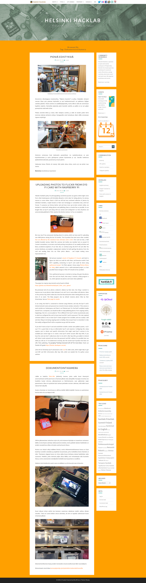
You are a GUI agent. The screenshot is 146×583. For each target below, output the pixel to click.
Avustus (100, 413)
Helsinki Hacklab (37, 2)
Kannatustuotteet (104, 241)
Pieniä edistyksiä (62, 56)
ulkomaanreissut (103, 468)
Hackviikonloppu (102, 426)
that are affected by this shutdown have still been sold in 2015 (54, 240)
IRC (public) (102, 164)
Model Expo (101, 439)
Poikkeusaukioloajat (106, 444)
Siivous (111, 450)
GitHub (106, 232)
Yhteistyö (108, 470)
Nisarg (88, 580)
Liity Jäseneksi (70, 2)
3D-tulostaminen (101, 408)
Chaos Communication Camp (107, 413)
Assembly (107, 411)
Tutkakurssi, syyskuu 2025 (106, 360)
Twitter (104, 262)
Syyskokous (102, 458)
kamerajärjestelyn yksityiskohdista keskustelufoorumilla (67, 568)
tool (64, 350)
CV (100, 214)
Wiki (100, 266)
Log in (101, 496)
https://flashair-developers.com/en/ (56, 345)
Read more (101, 82)
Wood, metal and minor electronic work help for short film (105, 368)
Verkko (99, 470)
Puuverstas (105, 447)
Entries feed (102, 499)
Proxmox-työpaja (104, 351)
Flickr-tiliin (52, 376)
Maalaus (111, 437)
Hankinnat (110, 426)
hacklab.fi (104, 380)
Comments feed (103, 503)
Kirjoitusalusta (103, 245)
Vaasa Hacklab (111, 468)
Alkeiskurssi (107, 408)
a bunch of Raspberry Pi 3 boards (71, 258)
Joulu (109, 429)
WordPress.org (103, 506)
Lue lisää (107, 82)
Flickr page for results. (53, 299)
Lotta (107, 437)
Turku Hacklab (110, 465)
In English (88, 2)
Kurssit (104, 437)
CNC (99, 416)
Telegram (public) (104, 170)
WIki (95, 2)
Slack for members (104, 167)
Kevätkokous (102, 435)
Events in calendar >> (103, 121)
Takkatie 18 (101, 460)
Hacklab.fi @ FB (106, 237)
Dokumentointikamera (62, 368)
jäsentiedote (106, 432)
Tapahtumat (79, 2)
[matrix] (101, 160)
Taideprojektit (110, 458)
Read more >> (101, 113)
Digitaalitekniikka (108, 416)
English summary (104, 185)
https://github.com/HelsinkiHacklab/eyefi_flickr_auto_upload (52, 285)
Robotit (101, 450)
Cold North (103, 416)
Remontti (110, 447)
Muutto (106, 439)
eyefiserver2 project (55, 265)
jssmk (67, 60)
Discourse (103, 345)
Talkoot (106, 460)
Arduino (101, 411)
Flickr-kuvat (105, 223)
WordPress (77, 580)
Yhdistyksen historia (104, 270)
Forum (103, 228)
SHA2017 (106, 450)
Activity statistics (104, 211)
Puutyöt (100, 447)
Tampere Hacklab (104, 463)
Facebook (104, 218)
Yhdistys (54, 2)
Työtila (62, 2)
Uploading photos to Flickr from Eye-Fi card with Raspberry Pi (62, 186)
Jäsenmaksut (101, 432)
